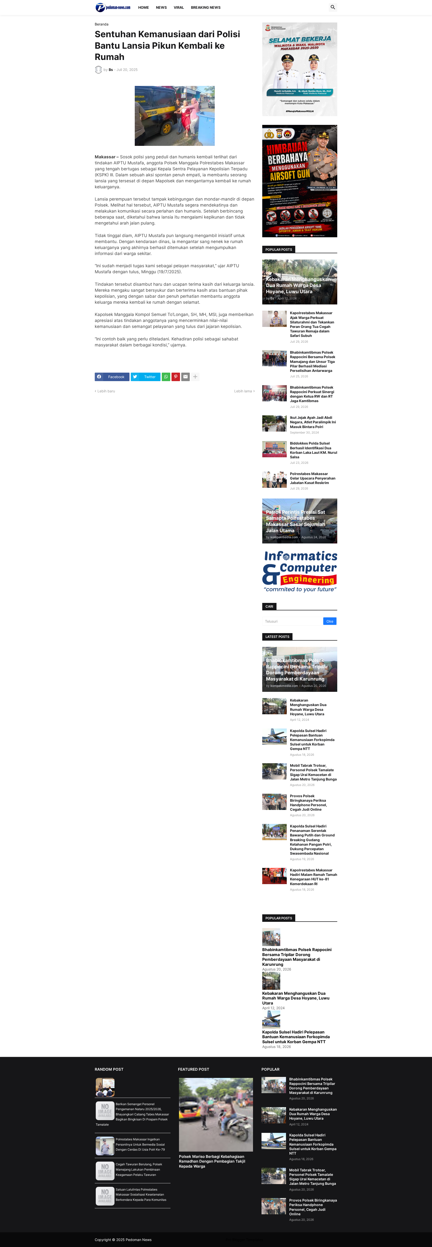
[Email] (185, 377)
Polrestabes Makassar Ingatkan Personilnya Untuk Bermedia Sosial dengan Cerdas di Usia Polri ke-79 (140, 1144)
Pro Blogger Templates (244, 1240)
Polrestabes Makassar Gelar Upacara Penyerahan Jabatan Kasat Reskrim (313, 478)
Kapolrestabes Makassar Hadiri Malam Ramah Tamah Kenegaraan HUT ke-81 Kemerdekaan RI (313, 877)
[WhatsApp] (166, 377)
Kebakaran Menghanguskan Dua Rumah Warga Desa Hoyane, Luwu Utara (308, 707)
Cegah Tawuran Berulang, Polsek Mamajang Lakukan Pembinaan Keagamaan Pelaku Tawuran (139, 1169)
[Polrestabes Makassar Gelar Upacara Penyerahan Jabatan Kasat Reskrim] (274, 480)
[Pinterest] (176, 377)
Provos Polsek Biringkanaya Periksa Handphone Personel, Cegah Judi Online (308, 803)
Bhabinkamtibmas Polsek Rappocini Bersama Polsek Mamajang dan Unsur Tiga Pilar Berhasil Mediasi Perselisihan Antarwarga (312, 361)
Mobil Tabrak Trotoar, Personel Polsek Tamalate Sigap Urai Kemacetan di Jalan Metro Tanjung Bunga (313, 772)
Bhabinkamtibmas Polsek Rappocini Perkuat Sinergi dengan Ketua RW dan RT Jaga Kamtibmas (312, 394)
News (161, 7)
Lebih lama (243, 391)
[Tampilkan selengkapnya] (195, 377)
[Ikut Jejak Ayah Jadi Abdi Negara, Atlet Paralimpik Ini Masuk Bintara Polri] (274, 423)
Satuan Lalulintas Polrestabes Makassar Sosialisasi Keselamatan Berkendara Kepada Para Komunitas (141, 1195)
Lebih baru (106, 391)
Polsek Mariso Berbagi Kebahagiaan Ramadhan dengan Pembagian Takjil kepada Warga (212, 1161)
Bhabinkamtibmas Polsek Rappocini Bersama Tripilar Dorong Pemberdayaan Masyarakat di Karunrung (297, 957)
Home (143, 7)
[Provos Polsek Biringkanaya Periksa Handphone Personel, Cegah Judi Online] (274, 802)
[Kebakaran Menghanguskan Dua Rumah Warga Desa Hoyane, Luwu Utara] (274, 706)
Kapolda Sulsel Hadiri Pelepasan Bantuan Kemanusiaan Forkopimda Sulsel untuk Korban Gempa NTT (312, 740)
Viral (179, 7)
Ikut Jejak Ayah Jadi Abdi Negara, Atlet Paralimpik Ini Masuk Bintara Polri (313, 422)
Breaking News (205, 7)
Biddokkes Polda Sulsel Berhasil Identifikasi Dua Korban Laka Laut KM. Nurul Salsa (313, 450)
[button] (333, 7)
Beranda (101, 24)
